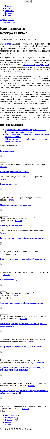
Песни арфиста (7, 151)
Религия (8, 13)
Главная (8, 6)
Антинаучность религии (11, 226)
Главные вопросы (8, 184)
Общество (9, 10)
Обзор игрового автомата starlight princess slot (21, 347)
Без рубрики (10, 415)
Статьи (8, 425)
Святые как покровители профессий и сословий (22, 259)
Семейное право (9, 22)
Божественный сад (8, 280)
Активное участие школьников (14, 171)
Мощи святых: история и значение (16, 205)
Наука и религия (7, 20)
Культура (9, 15)
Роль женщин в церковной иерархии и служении (22, 238)
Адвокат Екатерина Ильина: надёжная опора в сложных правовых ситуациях (22, 368)
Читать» (3, 166)
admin (33, 39)
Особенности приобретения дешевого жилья (24, 132)
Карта (7, 8)
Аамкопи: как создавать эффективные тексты (21, 303)
